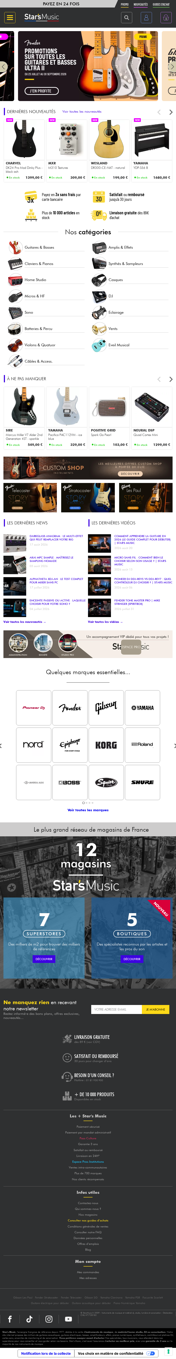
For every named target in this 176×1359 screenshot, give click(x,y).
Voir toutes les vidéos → (105, 622)
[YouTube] (68, 1319)
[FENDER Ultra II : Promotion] (88, 100)
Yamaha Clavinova (111, 1297)
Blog (88, 1249)
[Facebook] (10, 1319)
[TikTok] (29, 1319)
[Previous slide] (159, 112)
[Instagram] (49, 1319)
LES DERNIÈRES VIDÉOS (113, 522)
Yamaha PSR (132, 1297)
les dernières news (27, 522)
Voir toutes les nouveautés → (24, 622)
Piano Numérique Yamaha (129, 1303)
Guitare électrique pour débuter (50, 1303)
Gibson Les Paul (22, 1297)
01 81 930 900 (94, 1080)
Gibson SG (91, 1297)
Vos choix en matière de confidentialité (110, 1353)
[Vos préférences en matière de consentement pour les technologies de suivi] (168, 1351)
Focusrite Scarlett (153, 1297)
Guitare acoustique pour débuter (91, 1303)
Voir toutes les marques (88, 810)
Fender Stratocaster (46, 1297)
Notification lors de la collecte (46, 1353)
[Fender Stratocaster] (88, 497)
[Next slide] (171, 112)
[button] (4, 66)
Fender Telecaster (71, 1297)
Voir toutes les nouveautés (82, 111)
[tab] (83, 803)
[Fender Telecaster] (30, 497)
